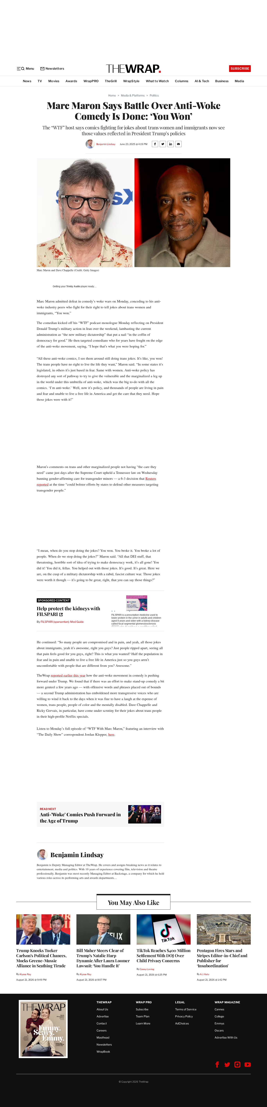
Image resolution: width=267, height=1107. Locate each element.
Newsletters (55, 68)
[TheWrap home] (133, 69)
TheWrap (104, 1002)
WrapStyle (131, 81)
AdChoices (182, 1023)
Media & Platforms (133, 95)
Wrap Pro (144, 1002)
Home (112, 95)
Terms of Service (185, 1009)
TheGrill (111, 81)
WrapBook (103, 1051)
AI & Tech (202, 81)
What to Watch (157, 81)
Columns (181, 81)
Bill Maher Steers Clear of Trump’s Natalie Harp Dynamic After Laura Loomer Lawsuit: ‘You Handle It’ (103, 958)
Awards (71, 81)
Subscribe (240, 68)
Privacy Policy (184, 1016)
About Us (102, 1009)
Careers (102, 1030)
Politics (154, 95)
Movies (53, 81)
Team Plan (142, 1016)
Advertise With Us (226, 1037)
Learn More (143, 1023)
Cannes (219, 1009)
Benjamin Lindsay (105, 144)
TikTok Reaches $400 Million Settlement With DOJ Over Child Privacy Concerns (164, 955)
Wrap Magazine (227, 1002)
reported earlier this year (68, 675)
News (27, 81)
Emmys (219, 1023)
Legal (180, 1002)
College (219, 1016)
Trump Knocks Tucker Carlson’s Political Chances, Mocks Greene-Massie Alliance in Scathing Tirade (41, 958)
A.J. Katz (204, 974)
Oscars (219, 1030)
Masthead (103, 1037)
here (111, 734)
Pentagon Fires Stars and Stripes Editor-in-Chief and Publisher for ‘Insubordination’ (222, 958)
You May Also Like (133, 902)
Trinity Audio (73, 286)
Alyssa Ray (25, 974)
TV (40, 81)
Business (221, 81)
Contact (102, 1023)
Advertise (103, 1016)
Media (239, 81)
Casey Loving (147, 969)
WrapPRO (91, 81)
